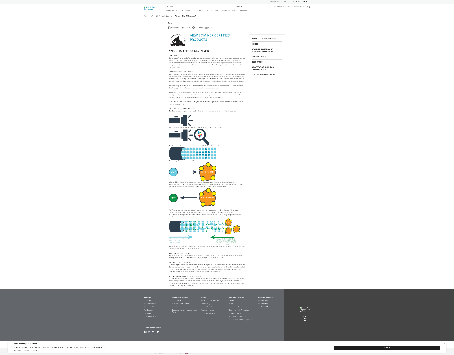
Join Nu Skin (305, 318)
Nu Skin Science (150, 304)
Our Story (147, 300)
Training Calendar (207, 310)
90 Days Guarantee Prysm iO (240, 320)
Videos (255, 44)
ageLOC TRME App (265, 307)
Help (231, 304)
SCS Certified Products (263, 75)
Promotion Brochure (237, 307)
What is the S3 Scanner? (264, 39)
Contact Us (233, 300)
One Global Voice (151, 316)
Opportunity (205, 304)
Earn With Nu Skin (279, 6)
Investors (147, 313)
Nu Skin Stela (263, 304)
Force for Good (178, 300)
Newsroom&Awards (151, 307)
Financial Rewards (208, 313)
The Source (148, 310)
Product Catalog (235, 313)
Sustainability (177, 307)
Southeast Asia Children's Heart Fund (184, 311)
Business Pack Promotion (239, 310)
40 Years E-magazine (237, 316)
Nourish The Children (180, 304)
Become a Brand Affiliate (210, 300)
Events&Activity (207, 307)
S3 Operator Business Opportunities (263, 68)
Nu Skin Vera (263, 300)
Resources (257, 62)
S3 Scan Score (259, 57)
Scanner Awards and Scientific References (262, 50)
